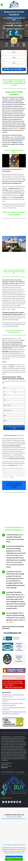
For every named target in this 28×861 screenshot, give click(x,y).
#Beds (5, 415)
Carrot (22, 772)
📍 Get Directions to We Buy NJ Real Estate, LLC (14, 845)
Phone (14, 57)
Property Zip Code (7, 410)
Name (4, 387)
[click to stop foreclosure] (13, 682)
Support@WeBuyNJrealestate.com (9, 769)
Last (15, 392)
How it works (5, 125)
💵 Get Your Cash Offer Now (14, 857)
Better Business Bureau (8, 103)
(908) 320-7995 (17, 128)
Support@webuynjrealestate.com (18, 818)
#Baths (5, 420)
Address (14, 52)
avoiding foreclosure (13, 188)
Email (14, 63)
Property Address (7, 405)
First (4, 392)
